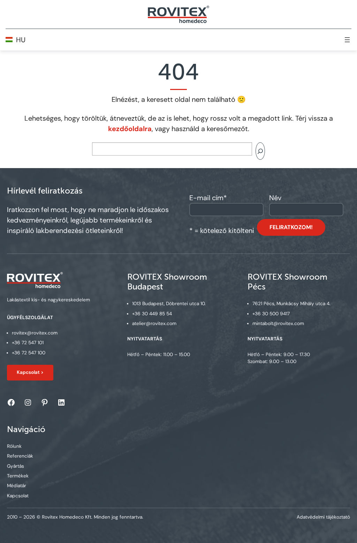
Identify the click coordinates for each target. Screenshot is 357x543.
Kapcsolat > (30, 372)
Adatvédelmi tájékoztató (323, 517)
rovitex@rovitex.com (35, 333)
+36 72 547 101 (28, 343)
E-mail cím (208, 197)
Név (275, 197)
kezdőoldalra (130, 128)
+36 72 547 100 (28, 353)
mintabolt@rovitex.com (278, 323)
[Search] (260, 151)
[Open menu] (347, 40)
